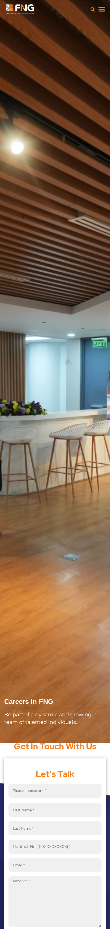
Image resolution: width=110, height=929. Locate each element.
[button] (101, 8)
